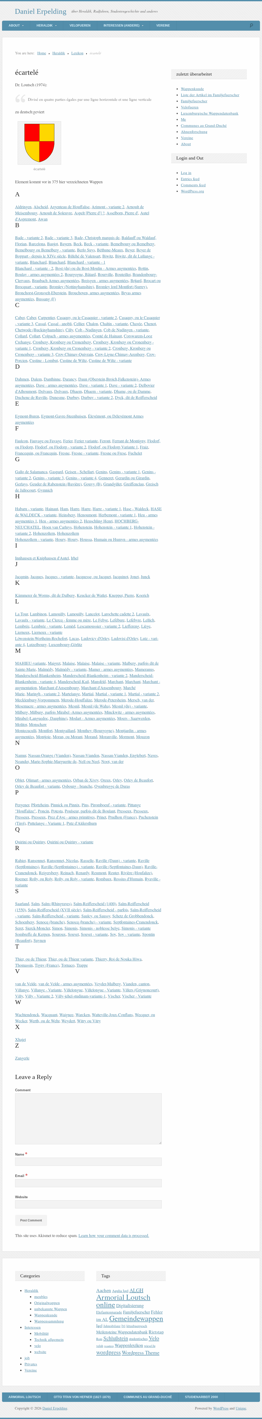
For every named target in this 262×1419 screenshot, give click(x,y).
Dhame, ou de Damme (132, 391)
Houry (60, 539)
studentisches (138, 1338)
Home (41, 53)
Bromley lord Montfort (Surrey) (121, 286)
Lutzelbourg (37, 644)
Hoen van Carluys (57, 527)
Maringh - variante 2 (43, 693)
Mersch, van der (141, 699)
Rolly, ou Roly (40, 878)
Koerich (142, 595)
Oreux (106, 780)
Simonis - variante (136, 928)
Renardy (82, 872)
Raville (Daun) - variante (116, 860)
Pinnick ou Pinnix (65, 804)
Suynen (40, 940)
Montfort (45, 730)
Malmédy (45, 669)
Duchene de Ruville (31, 397)
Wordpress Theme (140, 1352)
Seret (19, 928)
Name (21, 1154)
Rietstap (156, 1332)
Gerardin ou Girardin (132, 477)
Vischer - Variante (136, 996)
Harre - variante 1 (107, 508)
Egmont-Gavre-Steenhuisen (63, 416)
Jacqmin (21, 576)
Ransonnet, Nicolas (62, 860)
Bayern (65, 243)
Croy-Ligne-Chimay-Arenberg (120, 354)
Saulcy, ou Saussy (95, 915)
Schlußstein (115, 1338)
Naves (153, 755)
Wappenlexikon (129, 1345)
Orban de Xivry (86, 780)
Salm (35, 903)
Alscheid (41, 206)
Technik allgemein (49, 1339)
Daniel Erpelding (41, 11)
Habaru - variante (29, 508)
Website (21, 1197)
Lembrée (22, 626)
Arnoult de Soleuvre (55, 212)
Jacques (36, 576)
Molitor (21, 724)
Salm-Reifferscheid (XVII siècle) (54, 909)
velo (37, 1345)
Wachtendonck (27, 1014)
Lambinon (38, 613)
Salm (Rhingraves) (56, 903)
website (40, 1351)
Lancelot (92, 613)
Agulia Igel (120, 1290)
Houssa (86, 539)
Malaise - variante (106, 663)
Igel (99, 1325)
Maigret (54, 663)
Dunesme (57, 397)
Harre (74, 508)
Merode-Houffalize (76, 699)
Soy (113, 934)
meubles (41, 1296)
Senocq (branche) (50, 922)
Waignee (66, 1014)
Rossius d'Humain (128, 878)
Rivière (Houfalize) (136, 872)
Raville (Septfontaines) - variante (67, 866)
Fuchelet (135, 453)
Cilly (69, 329)
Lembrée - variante (46, 626)
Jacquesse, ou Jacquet (93, 576)
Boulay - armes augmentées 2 (39, 274)
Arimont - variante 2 (108, 206)
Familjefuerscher (194, 100)
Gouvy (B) (92, 484)
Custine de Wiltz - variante (110, 360)
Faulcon (21, 440)
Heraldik (45, 25)
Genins (101, 471)
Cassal (40, 323)
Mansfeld (98, 681)
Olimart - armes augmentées (48, 780)
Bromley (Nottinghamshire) (71, 286)
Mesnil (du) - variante (129, 706)
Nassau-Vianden (86, 755)
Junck (145, 576)
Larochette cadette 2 (118, 613)
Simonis (71, 928)
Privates (31, 1363)
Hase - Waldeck (136, 508)
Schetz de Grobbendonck (132, 915)
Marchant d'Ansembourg (59, 687)
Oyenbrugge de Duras (112, 786)
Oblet (19, 780)
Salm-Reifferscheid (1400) (94, 903)
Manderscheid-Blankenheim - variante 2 (95, 675)
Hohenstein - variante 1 (113, 527)
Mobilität (41, 1333)
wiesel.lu (149, 1346)
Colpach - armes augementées (66, 335)
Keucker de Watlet (92, 595)
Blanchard (38, 262)
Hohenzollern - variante (34, 539)
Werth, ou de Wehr (44, 1020)
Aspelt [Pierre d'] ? (89, 212)
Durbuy (73, 397)
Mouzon (143, 736)
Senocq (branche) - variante (89, 922)
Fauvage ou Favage (45, 440)
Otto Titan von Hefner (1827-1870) (82, 1397)
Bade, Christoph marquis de (96, 237)
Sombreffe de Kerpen (32, 934)
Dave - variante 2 (123, 385)
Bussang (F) (46, 298)
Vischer (114, 996)
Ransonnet (36, 860)
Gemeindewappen (136, 1318)
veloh (99, 1346)
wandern (109, 1346)
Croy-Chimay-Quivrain (74, 354)
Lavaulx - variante (30, 620)
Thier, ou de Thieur (30, 959)
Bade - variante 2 (29, 237)
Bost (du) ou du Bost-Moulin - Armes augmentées (95, 268)
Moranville (108, 736)
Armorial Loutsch (24, 1397)
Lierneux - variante (47, 632)
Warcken (82, 1014)
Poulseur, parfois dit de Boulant (90, 811)
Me (183, 119)
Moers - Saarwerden (133, 718)
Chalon (92, 323)
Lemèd (69, 626)
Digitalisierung (130, 1305)
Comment (22, 1090)
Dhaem (76, 391)
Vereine (163, 25)
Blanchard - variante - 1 (86, 262)
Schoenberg (24, 922)
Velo (154, 1338)
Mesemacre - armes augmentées (40, 706)
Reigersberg (48, 872)
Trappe (82, 965)
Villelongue (73, 989)
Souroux (59, 934)
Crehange (23, 342)
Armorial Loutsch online (123, 1300)
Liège (145, 626)
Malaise (68, 663)
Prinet (101, 817)
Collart (34, 335)
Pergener (22, 804)
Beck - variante (96, 243)
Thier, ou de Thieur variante (70, 959)
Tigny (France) (47, 965)
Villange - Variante (46, 989)
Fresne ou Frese (113, 453)
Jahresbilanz (112, 1326)
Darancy (69, 379)
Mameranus (144, 669)
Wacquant (49, 1014)
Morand (90, 736)
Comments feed (193, 184)
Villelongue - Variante (103, 989)
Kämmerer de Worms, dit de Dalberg (45, 595)
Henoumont (86, 514)
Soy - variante (129, 934)
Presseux (124, 811)
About (14, 25)
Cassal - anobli (60, 323)
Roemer (21, 878)
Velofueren (80, 25)
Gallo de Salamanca (31, 471)
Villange (22, 989)
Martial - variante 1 (110, 693)
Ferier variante (86, 440)
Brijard (135, 280)
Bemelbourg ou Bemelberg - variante (45, 249)
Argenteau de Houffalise (70, 206)
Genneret (106, 477)
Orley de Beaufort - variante (37, 786)
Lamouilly (57, 613)
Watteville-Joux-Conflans (112, 1014)
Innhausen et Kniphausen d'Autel (42, 558)
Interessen (33, 1327)
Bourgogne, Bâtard (80, 274)
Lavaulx (142, 613)
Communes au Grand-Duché (204, 125)
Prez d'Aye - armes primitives (71, 817)
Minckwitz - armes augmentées (129, 712)
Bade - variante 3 (58, 237)
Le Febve (100, 620)
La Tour (21, 613)
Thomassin (24, 965)
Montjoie (43, 736)
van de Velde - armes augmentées (65, 983)
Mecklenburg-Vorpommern (37, 699)
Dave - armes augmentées (56, 385)
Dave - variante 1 (93, 385)
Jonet (134, 576)
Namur (20, 755)
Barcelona (37, 243)
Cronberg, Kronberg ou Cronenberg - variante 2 (72, 348)
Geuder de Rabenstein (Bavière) (56, 484)
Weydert (68, 1020)
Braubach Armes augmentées (55, 280)
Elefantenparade (109, 1312)
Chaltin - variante (114, 323)
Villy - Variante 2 (39, 996)
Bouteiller (122, 274)
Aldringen (23, 206)
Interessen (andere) (121, 25)
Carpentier (46, 317)
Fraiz (144, 447)
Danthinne (52, 379)
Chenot (150, 323)
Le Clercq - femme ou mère (69, 620)
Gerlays (21, 484)
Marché (129, 687)
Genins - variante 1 (124, 471)
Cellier (79, 323)
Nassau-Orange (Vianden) (49, 755)
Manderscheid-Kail (73, 681)
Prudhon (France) (122, 817)
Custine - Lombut (43, 360)
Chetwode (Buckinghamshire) (39, 329)
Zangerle (22, 1058)
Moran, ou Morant (67, 736)
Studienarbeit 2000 (201, 1397)
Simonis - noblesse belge (99, 928)
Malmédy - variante (70, 669)
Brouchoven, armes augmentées (93, 292)
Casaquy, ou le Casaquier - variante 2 (87, 317)
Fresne (64, 453)
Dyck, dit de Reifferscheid (136, 397)
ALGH (136, 1290)
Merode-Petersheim (110, 699)
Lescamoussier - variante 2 (98, 626)
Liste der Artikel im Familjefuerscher (210, 94)
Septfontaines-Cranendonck (135, 922)
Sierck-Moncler (37, 928)
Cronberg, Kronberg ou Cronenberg (62, 342)
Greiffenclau (134, 484)
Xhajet (20, 1039)
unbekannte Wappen (50, 1308)
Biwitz (107, 256)
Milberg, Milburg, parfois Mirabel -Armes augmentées (58, 712)
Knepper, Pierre (121, 595)
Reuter (113, 872)
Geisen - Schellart (79, 471)
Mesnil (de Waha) (95, 706)
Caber (20, 317)
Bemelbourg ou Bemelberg (132, 243)
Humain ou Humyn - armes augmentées (126, 539)
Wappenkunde (192, 88)
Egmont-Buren (27, 416)
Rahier (20, 860)
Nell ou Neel (89, 761)
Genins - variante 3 (48, 477)
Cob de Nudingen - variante (126, 329)
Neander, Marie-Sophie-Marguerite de (46, 761)
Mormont (126, 736)
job (27, 1357)
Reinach (67, 872)
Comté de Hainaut (107, 335)
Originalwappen (47, 1302)
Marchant (115, 681)
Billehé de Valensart (84, 256)
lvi (123, 1325)
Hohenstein (83, 527)
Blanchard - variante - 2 (34, 268)
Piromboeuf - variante (108, 804)
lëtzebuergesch (136, 1326)
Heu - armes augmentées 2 (60, 521)
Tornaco (67, 965)
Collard (21, 335)
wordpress (108, 1352)
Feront (105, 440)
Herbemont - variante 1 (117, 514)
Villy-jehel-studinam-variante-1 (80, 996)
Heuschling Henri (98, 521)
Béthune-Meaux (110, 249)
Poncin (43, 811)
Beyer (129, 249)
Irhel (74, 558)
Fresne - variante (85, 453)
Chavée (136, 323)
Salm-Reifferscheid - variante (55, 915)
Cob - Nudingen (88, 329)
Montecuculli (25, 730)
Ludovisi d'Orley (124, 638)
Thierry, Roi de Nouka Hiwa (118, 959)
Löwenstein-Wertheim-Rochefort (41, 638)
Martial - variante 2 (143, 693)
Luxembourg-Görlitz (65, 644)
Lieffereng (130, 626)
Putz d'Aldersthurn (82, 823)
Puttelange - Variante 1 (46, 823)
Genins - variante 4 (81, 477)
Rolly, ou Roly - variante (74, 878)
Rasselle (87, 860)
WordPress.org (192, 190)
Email (21, 1176)
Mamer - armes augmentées (111, 669)
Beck (77, 243)
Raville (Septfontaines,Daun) (119, 866)
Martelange (71, 693)
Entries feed (190, 178)
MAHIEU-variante (30, 663)
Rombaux (104, 878)
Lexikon (77, 53)
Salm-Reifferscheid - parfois (105, 909)
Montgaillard (64, 730)
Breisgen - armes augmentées (104, 280)
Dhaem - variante (98, 391)
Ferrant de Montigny (128, 440)
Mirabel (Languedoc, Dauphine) (41, 718)
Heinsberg (67, 514)
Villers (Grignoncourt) (141, 989)
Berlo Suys (86, 249)
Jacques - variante (59, 576)
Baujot (52, 243)
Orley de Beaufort (138, 780)
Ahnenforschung (194, 131)
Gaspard (56, 471)
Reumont (98, 872)
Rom (99, 1339)
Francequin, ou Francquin (36, 453)
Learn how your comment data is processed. (114, 1235)
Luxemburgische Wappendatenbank (209, 113)
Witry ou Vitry (89, 1020)
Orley (117, 780)
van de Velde (25, 983)
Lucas (74, 638)
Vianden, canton (136, 983)
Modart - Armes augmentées (92, 718)
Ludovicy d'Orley (95, 638)
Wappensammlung (49, 1321)
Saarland (22, 903)
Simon (57, 928)
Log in (186, 172)
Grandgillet (112, 484)
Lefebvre (134, 620)
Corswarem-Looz (138, 335)
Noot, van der (112, 761)
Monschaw (38, 724)
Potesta (57, 811)
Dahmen (22, 379)
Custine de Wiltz (73, 360)
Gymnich (45, 490)
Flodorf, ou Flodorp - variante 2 (60, 447)
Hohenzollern (44, 533)
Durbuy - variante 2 (97, 397)
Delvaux (45, 391)
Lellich (148, 620)
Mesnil (73, 706)
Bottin (143, 268)
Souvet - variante (94, 934)
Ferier (67, 440)
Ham (64, 508)
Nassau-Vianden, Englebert (123, 755)
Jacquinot (120, 576)
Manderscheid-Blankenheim (38, 675)
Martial (87, 693)
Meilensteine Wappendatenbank (122, 1332)
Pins (85, 804)
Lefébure (117, 620)
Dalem (36, 379)
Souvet (73, 934)
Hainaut (51, 508)
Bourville (105, 274)
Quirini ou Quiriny (30, 841)
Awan (43, 219)
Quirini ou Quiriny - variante (70, 841)
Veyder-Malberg (107, 983)
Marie (20, 693)
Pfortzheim (40, 804)
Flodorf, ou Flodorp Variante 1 (113, 447)
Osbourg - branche (77, 786)
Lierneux (22, 632)
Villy (19, 996)
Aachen (103, 1290)
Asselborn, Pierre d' (122, 212)
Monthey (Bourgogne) (95, 730)
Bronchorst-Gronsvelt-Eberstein (40, 292)
